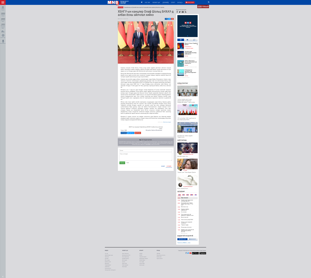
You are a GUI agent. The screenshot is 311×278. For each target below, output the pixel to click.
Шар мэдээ (124, 266)
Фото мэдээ (107, 260)
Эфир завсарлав (184, 197)
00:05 (179, 198)
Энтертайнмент (188, 46)
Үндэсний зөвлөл (142, 256)
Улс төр (147, 2)
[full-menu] (3, 2)
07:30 (179, 200)
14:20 (179, 222)
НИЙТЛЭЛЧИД (181, 140)
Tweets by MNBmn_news (183, 242)
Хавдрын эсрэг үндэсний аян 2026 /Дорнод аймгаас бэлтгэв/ (187, 230)
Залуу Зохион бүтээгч (161, 255)
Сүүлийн (169, 166)
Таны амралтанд (125, 256)
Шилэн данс (141, 265)
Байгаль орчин (108, 261)
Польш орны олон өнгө (186, 227)
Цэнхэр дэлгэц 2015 (126, 255)
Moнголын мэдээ (167, 122)
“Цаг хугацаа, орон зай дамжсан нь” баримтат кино (187, 215)
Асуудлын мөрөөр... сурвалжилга (185, 209)
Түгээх (124, 133)
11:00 (179, 214)
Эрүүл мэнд (124, 263)
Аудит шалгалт (160, 258)
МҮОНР (140, 253)
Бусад (179, 2)
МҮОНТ (140, 255)
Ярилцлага (107, 263)
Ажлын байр (141, 263)
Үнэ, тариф (141, 261)
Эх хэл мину (183, 212)
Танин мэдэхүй (125, 265)
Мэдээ (106, 250)
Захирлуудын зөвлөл (143, 258)
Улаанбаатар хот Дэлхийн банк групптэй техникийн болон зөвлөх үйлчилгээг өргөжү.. (144, 7)
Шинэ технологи (125, 253)
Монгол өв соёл (184, 217)
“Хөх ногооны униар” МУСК (187, 219)
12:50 (179, 219)
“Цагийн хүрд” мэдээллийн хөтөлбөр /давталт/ (187, 200)
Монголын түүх (184, 206)
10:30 (179, 212)
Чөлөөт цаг (125, 250)
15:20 (179, 225)
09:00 (179, 207)
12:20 (179, 217)
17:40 (179, 227)
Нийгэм (186, 56)
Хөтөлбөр (181, 191)
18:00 (179, 230)
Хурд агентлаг (182, 83)
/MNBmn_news (183, 239)
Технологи (107, 256)
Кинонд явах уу (108, 268)
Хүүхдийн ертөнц (125, 258)
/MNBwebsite (193, 239)
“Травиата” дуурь (184, 224)
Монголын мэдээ (3, 21)
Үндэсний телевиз (3, 15)
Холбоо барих (142, 260)
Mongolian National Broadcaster (154, 130)
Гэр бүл (123, 261)
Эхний (163, 166)
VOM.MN (158, 253)
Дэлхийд (166, 2)
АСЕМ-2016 (107, 266)
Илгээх (122, 163)
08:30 (179, 203)
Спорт (173, 2)
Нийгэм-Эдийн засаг (109, 255)
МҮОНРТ (141, 250)
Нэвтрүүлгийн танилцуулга (110, 270)
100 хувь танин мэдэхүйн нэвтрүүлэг (186, 222)
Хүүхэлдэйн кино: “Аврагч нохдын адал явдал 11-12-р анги (187, 203)
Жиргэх (131, 133)
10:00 (179, 209)
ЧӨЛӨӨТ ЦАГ (156, 2)
